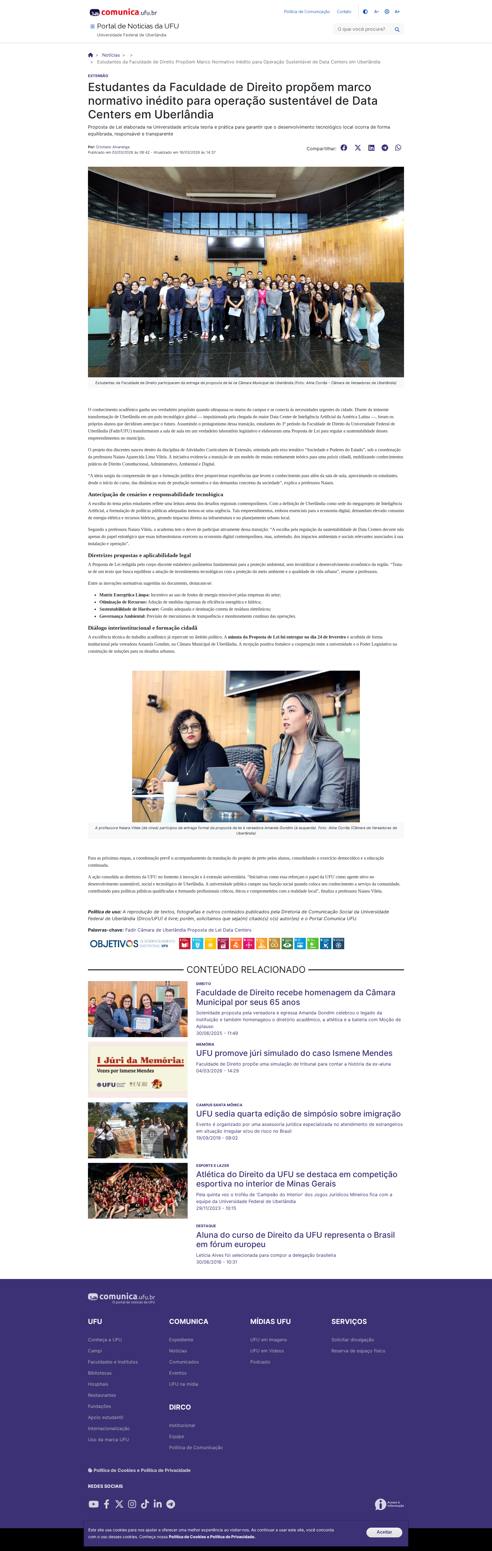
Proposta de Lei (204, 930)
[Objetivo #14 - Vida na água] (300, 943)
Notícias (111, 55)
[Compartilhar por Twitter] (119, 1504)
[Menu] (92, 26)
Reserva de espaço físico (358, 1351)
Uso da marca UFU (108, 1439)
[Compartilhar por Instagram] (132, 1504)
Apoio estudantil (105, 1417)
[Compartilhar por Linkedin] (157, 1504)
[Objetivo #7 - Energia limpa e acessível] (210, 943)
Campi (95, 1351)
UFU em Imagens (268, 1339)
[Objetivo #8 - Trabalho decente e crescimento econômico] (223, 943)
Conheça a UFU (105, 1339)
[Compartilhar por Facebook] (106, 1504)
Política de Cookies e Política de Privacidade (142, 1470)
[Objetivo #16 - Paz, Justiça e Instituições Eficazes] (325, 943)
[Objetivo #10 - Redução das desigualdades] (249, 943)
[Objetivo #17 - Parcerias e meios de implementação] (338, 943)
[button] (246, 271)
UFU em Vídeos (267, 1351)
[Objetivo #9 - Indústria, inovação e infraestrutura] (236, 943)
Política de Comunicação (307, 11)
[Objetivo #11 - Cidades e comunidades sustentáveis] (261, 943)
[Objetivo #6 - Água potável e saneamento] (197, 943)
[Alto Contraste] (365, 11)
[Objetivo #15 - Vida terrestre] (313, 943)
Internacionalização (109, 1428)
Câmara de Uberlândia (162, 930)
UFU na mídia (183, 1384)
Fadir (130, 930)
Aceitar (384, 1532)
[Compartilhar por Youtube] (93, 1504)
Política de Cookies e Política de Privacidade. (212, 1536)
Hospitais (98, 1384)
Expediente (181, 1339)
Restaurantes (102, 1395)
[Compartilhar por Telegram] (170, 1504)
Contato (344, 11)
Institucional (182, 1425)
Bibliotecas (100, 1373)
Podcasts (260, 1362)
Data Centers (237, 930)
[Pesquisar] (397, 29)
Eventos (177, 1373)
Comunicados (184, 1362)
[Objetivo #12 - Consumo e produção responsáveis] (274, 943)
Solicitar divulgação (352, 1339)
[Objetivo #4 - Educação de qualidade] (184, 943)
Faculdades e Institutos (113, 1362)
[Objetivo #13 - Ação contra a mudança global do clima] (287, 943)
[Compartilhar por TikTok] (145, 1504)
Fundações (99, 1406)
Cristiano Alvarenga (113, 147)
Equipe (176, 1436)
